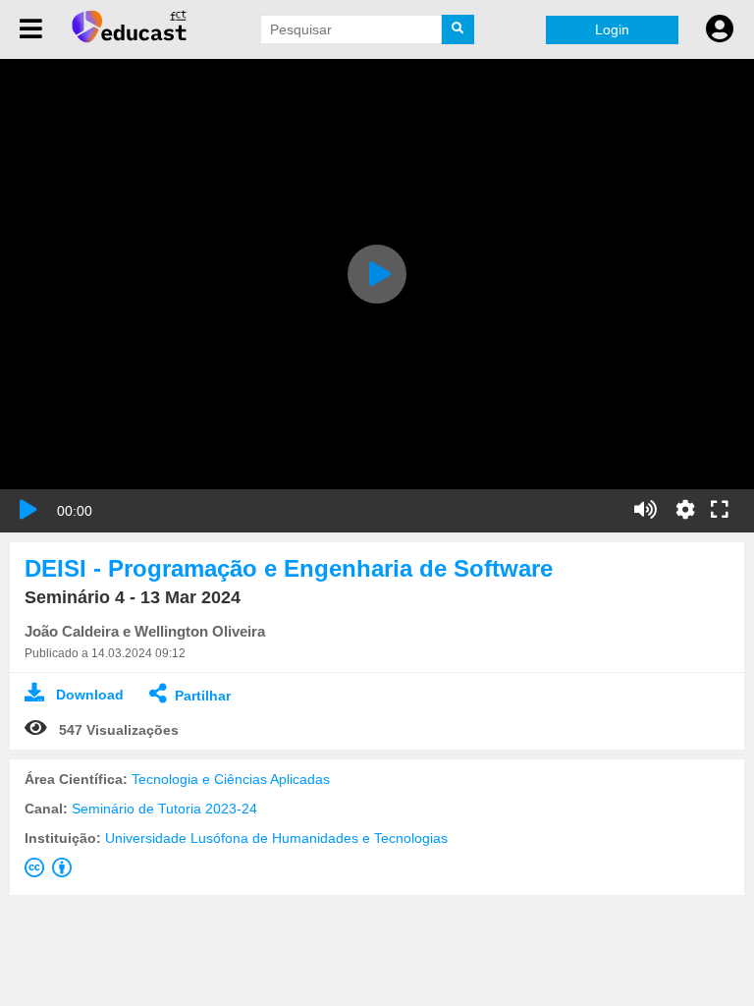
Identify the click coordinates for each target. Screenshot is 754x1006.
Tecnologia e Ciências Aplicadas (231, 779)
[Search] (458, 29)
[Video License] (52, 871)
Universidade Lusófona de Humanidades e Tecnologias (276, 838)
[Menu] (31, 29)
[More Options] (685, 510)
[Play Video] (377, 274)
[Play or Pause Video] (28, 510)
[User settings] (719, 29)
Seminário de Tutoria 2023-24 (164, 808)
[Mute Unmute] (645, 510)
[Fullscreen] (719, 511)
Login (612, 29)
